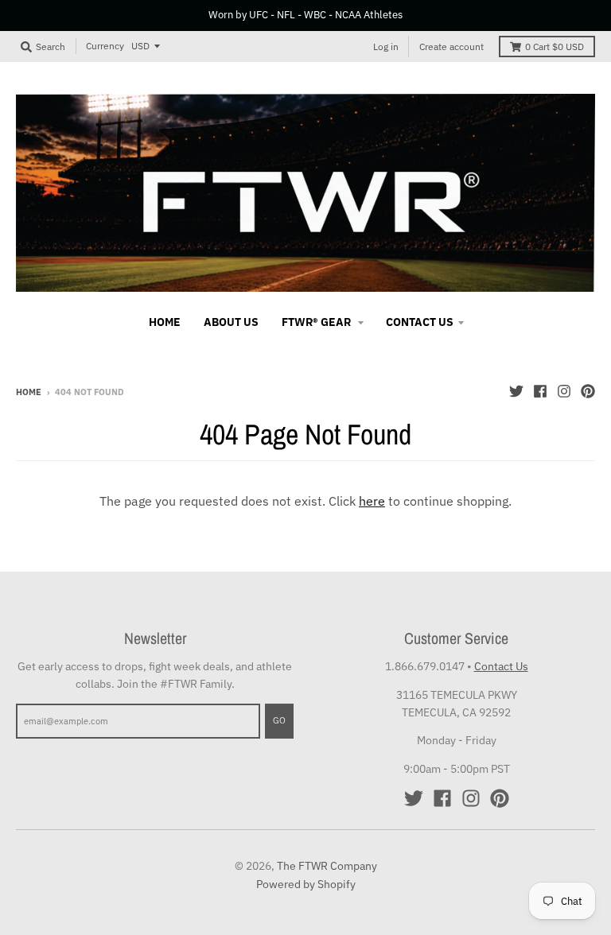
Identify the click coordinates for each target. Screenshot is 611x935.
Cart (554, 46)
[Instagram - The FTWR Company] (564, 391)
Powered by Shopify (306, 884)
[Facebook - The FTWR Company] (540, 391)
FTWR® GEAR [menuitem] (317, 322)
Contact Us (501, 666)
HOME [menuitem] (165, 322)
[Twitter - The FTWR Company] (516, 391)
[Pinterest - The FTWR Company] (588, 391)
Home (28, 392)
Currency (105, 46)
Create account (451, 46)
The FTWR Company (327, 866)
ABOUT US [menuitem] (231, 322)
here (372, 501)
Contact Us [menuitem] (419, 322)
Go (279, 720)
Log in (386, 46)
